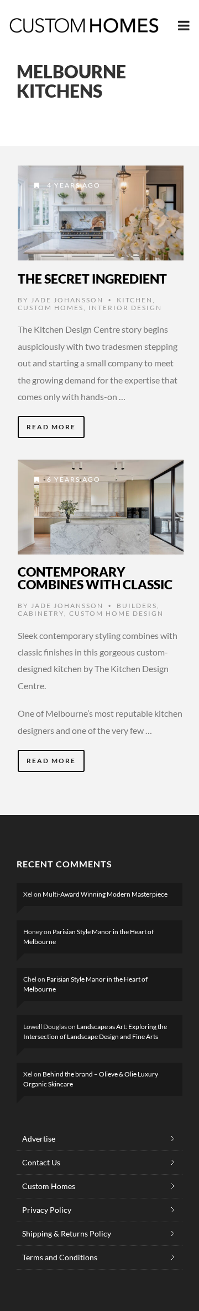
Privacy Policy (46, 1209)
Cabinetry (41, 613)
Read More (51, 427)
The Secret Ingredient (92, 278)
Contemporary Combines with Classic (95, 578)
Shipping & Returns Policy (66, 1233)
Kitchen (135, 300)
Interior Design (125, 307)
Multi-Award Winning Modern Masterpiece (105, 894)
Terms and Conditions (59, 1257)
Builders (137, 605)
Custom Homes (50, 307)
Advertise (38, 1138)
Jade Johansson (67, 300)
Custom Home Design (116, 613)
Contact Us (41, 1162)
